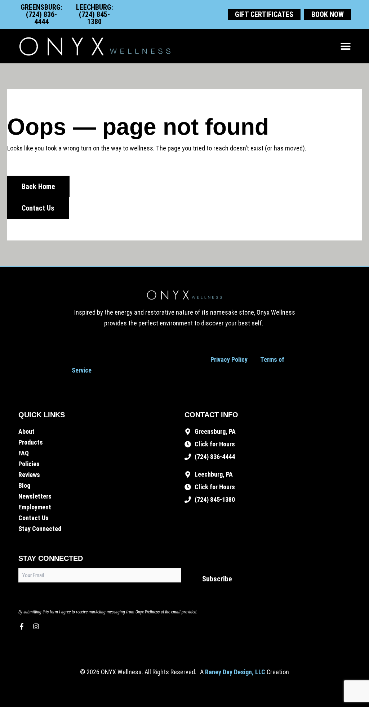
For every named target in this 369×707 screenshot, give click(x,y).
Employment (34, 507)
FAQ (23, 453)
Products (30, 442)
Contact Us (33, 518)
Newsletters (35, 496)
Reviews (29, 474)
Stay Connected (39, 528)
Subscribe (217, 579)
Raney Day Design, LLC (235, 672)
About (26, 431)
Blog (24, 485)
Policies (29, 464)
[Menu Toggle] (345, 46)
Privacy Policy (229, 359)
